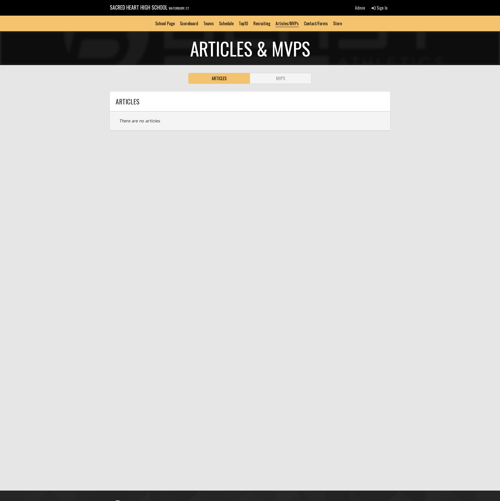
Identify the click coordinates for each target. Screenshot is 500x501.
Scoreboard (189, 23)
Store (337, 23)
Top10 (243, 23)
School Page (165, 23)
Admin (360, 8)
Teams (208, 23)
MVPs (280, 78)
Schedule (226, 23)
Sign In (382, 8)
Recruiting (261, 23)
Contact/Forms (316, 23)
